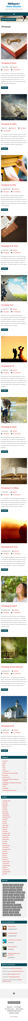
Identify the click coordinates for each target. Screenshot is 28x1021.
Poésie (4, 786)
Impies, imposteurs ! (12, 946)
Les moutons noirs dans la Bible (10, 773)
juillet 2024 (5, 805)
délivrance (19, 889)
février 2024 (5, 813)
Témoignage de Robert (8, 63)
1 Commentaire (16, 69)
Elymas (4, 894)
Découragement (12, 889)
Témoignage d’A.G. (7, 305)
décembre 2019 (6, 833)
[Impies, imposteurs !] (5, 949)
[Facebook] (14, 993)
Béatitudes (12, 887)
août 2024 (5, 803)
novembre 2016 (6, 861)
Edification (18, 892)
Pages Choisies (6, 777)
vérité (11, 914)
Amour (10, 884)
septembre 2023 (6, 817)
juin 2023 (5, 821)
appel (22, 884)
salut (11, 909)
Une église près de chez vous (10, 790)
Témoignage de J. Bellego (10, 488)
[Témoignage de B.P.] (14, 721)
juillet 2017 (5, 853)
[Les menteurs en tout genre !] (5, 942)
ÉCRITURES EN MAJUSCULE (8, 19)
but (7, 887)
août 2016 (5, 867)
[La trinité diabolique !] (5, 935)
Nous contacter (19, 1009)
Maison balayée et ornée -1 (14, 974)
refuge (8, 907)
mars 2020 (5, 831)
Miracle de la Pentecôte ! (16, 968)
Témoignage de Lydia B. (9, 606)
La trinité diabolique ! (13, 933)
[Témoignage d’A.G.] (14, 300)
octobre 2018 (6, 839)
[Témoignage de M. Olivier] (14, 241)
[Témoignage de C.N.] (14, 361)
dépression (11, 892)
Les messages (17, 1007)
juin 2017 (5, 855)
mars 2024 (5, 811)
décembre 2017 (6, 845)
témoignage (5, 914)
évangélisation (17, 914)
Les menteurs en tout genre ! (14, 940)
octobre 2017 (6, 847)
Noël (4, 902)
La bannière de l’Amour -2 (18, 971)
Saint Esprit (5, 909)
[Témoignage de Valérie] (14, 119)
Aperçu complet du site (14, 1002)
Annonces (5, 761)
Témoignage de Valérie (9, 124)
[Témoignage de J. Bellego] (14, 483)
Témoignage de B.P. (7, 726)
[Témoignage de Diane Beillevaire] (14, 662)
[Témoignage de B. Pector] (14, 542)
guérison (13, 897)
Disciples (5, 889)
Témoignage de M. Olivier (9, 246)
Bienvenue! (9, 1007)
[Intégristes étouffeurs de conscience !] (5, 955)
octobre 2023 (6, 815)
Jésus (22, 897)
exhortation (16, 894)
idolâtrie (18, 897)
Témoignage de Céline (8, 185)
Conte (4, 769)
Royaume (14, 907)
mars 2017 (5, 857)
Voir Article (4, 87)
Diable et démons (12, 926)
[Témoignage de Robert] (14, 58)
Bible (4, 765)
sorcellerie (11, 912)
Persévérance (18, 904)
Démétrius (5, 892)
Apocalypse (16, 884)
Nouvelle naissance (19, 899)
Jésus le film (6, 771)
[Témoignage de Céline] (14, 180)
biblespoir (14, 67)
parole (13, 902)
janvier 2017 (5, 859)
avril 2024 (5, 809)
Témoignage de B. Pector (9, 547)
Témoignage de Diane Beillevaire (12, 667)
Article (4, 763)
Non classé (5, 775)
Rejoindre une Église (14, 1013)
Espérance (10, 894)
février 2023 (5, 825)
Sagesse (19, 907)
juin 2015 (5, 873)
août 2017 (5, 851)
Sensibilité (5, 912)
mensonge (10, 899)
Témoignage (6, 69)
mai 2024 (5, 807)
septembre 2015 (6, 871)
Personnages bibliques (8, 904)
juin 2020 (5, 829)
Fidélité (4, 897)
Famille (22, 894)
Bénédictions (19, 887)
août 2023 (5, 819)
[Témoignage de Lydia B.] (14, 601)
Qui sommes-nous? (9, 1009)
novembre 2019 (6, 835)
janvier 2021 (5, 827)
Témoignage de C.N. (8, 366)
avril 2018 (5, 843)
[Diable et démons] (5, 929)
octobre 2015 (6, 869)
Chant (4, 767)
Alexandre (5, 884)
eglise (23, 892)
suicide (16, 912)
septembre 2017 (6, 849)
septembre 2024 (6, 801)
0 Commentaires (7, 130)
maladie (5, 899)
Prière (4, 907)
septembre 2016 (6, 865)
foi (8, 897)
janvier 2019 (5, 837)
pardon (8, 902)
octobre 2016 (6, 863)
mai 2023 (5, 823)
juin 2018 (5, 841)
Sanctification (16, 909)
